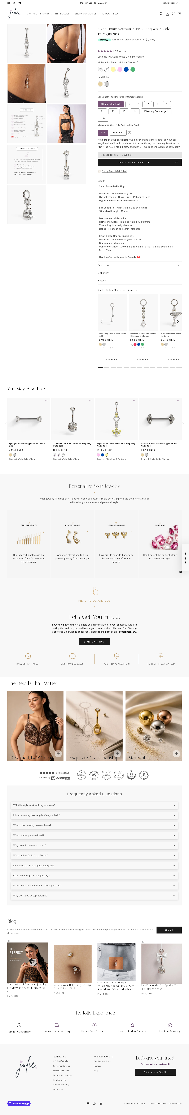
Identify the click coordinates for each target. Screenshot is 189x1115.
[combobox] (103, 548)
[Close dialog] (148, 517)
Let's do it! (123, 575)
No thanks (123, 583)
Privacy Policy (142, 594)
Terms (100, 596)
